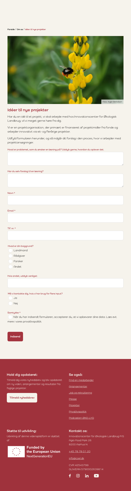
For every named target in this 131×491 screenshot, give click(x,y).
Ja (15, 298)
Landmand (21, 250)
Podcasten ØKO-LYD (81, 417)
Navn (11, 193)
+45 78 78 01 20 (79, 451)
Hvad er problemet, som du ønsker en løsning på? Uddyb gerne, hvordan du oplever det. (56, 149)
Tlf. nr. (12, 228)
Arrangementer (78, 386)
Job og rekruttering (80, 392)
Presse (73, 399)
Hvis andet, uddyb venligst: (23, 276)
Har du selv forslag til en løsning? (25, 171)
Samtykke (14, 312)
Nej (16, 303)
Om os (20, 29)
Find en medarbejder (81, 380)
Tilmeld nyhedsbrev (22, 397)
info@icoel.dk (76, 458)
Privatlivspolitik (77, 411)
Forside (11, 29)
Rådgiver (19, 255)
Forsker (18, 261)
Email (12, 210)
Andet (17, 266)
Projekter (74, 405)
